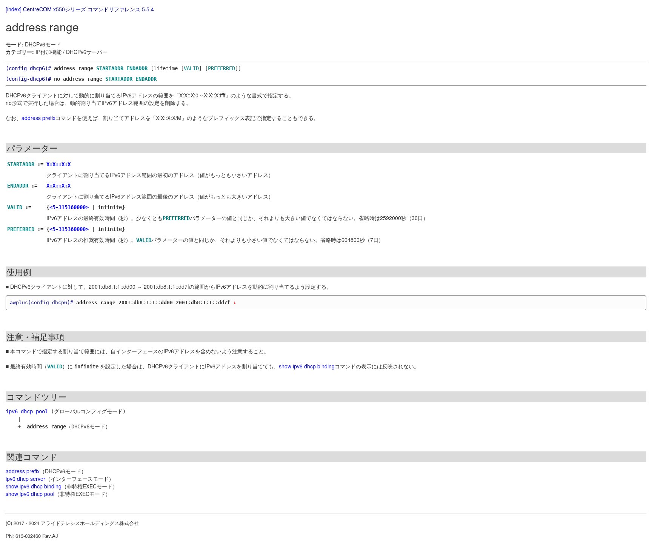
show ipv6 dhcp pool (30, 493)
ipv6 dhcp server (25, 478)
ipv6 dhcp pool (27, 411)
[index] (14, 9)
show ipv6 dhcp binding (307, 366)
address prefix (38, 118)
